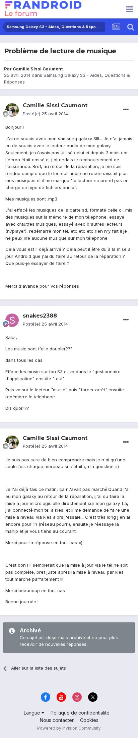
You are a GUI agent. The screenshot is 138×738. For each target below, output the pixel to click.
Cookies (89, 720)
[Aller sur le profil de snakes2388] (12, 320)
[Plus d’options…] (126, 110)
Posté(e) (45, 113)
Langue (33, 713)
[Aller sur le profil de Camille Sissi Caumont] (12, 110)
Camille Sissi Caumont (38, 68)
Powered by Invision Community (69, 728)
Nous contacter (57, 720)
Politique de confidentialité (80, 713)
